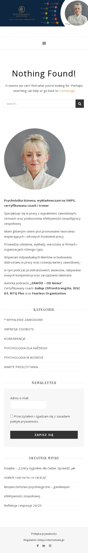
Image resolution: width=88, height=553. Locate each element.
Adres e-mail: (19, 398)
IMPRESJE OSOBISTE (19, 329)
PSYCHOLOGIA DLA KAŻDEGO (25, 348)
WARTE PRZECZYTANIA (21, 367)
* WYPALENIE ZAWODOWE (23, 320)
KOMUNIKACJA (14, 338)
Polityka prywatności (44, 534)
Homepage (67, 91)
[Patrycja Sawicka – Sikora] (44, 18)
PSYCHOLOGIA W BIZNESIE (24, 357)
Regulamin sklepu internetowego (44, 540)
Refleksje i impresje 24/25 (23, 505)
